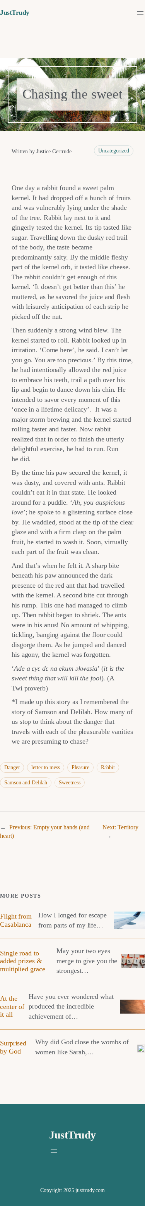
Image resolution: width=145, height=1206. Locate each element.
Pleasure (80, 767)
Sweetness (69, 783)
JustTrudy (14, 12)
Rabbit (108, 767)
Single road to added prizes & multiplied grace (22, 961)
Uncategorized (113, 151)
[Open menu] (140, 12)
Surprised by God (13, 1047)
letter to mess (45, 767)
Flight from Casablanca (16, 920)
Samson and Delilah (25, 783)
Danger (12, 767)
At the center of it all (12, 1006)
